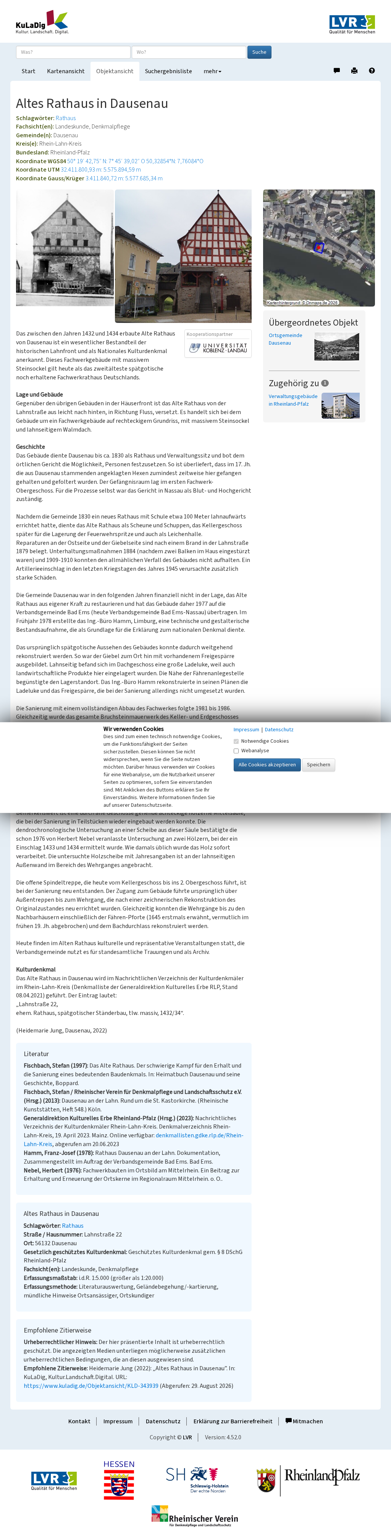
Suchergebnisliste (168, 71)
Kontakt (79, 1421)
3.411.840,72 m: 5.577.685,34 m (124, 178)
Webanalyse (255, 751)
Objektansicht (115, 71)
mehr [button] (211, 71)
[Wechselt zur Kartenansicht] (319, 247)
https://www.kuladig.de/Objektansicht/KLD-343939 (91, 1386)
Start (29, 71)
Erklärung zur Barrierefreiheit (233, 1421)
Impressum (118, 1421)
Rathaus (66, 118)
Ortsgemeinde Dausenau (285, 339)
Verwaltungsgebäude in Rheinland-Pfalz (293, 400)
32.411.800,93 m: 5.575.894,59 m (101, 169)
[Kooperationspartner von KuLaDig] (218, 348)
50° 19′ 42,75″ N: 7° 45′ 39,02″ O (106, 161)
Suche (259, 52)
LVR (187, 1437)
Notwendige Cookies (265, 741)
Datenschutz (163, 1421)
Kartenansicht (66, 71)
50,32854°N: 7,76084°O (175, 161)
